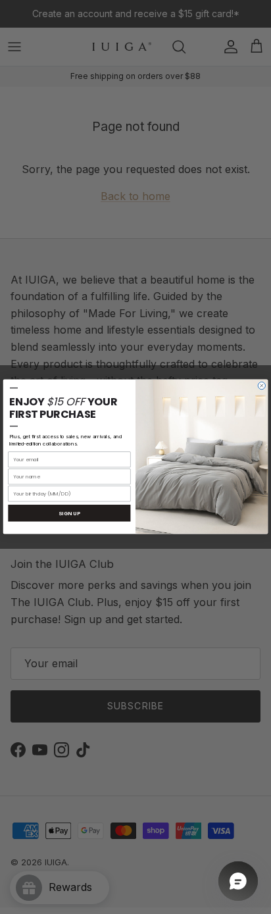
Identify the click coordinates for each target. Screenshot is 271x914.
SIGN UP (70, 514)
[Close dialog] (261, 386)
